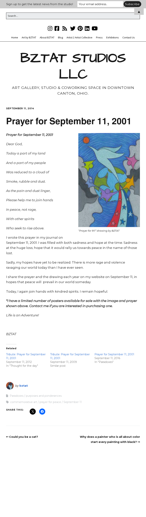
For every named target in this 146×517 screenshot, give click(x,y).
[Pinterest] (80, 28)
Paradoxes (16, 395)
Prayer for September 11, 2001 (114, 354)
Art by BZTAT (29, 37)
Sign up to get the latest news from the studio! (39, 4)
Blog (60, 37)
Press (99, 37)
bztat (23, 385)
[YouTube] (94, 28)
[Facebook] (57, 28)
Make (54, 506)
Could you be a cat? (23, 437)
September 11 (72, 402)
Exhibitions (112, 37)
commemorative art (23, 402)
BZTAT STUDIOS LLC (73, 66)
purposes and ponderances (44, 395)
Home (14, 37)
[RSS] (65, 28)
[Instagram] (50, 28)
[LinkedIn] (87, 28)
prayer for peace (50, 402)
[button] (109, 180)
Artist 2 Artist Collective (79, 37)
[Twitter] (72, 28)
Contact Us (128, 37)
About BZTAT (47, 37)
